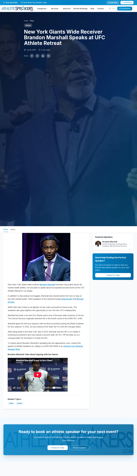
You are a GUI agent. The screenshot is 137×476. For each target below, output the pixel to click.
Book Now (113, 2)
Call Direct (128, 2)
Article (5, 229)
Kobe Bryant (66, 299)
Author (13, 229)
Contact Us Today (113, 275)
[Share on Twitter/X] (37, 56)
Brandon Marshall (47, 284)
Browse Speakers (79, 448)
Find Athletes (125, 8)
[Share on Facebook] (32, 56)
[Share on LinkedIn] (43, 56)
